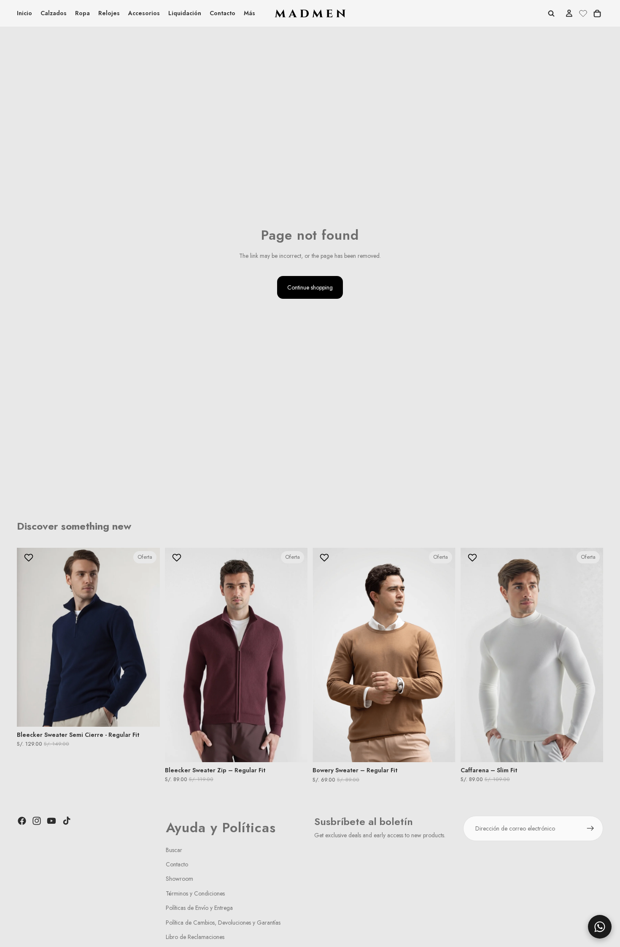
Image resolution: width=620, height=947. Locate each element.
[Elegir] (146, 713)
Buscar (174, 850)
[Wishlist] (583, 12)
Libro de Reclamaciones (195, 937)
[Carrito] (597, 13)
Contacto (177, 864)
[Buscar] (551, 13)
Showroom (179, 879)
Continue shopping (310, 287)
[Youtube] (51, 821)
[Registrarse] (590, 828)
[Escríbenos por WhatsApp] (600, 927)
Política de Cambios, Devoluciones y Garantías (223, 922)
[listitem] (249, 13)
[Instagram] (37, 821)
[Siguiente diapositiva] (147, 637)
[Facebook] (22, 821)
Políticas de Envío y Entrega (199, 908)
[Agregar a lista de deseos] (29, 557)
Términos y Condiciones (195, 893)
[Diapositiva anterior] (29, 637)
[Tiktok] (67, 821)
